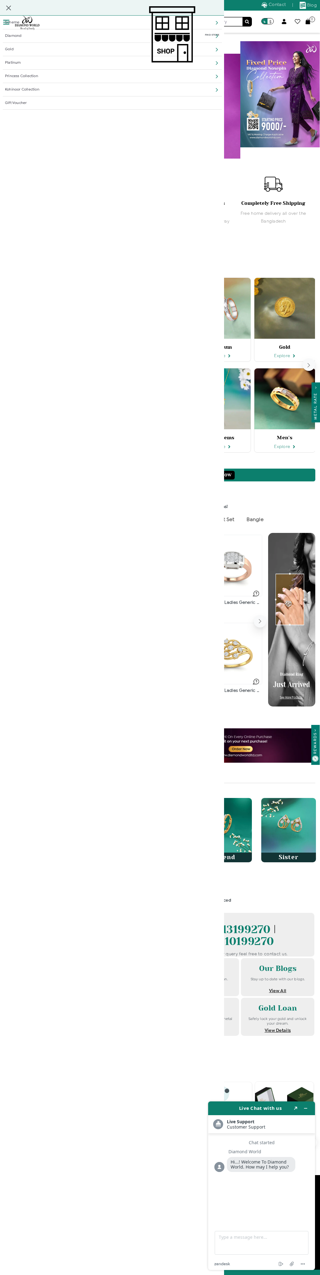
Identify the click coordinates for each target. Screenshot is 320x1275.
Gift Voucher (16, 103)
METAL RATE (315, 405)
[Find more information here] (261, 1185)
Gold (9, 49)
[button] (217, 23)
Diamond (13, 35)
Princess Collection (21, 76)
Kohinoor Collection (22, 89)
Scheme (12, 22)
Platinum (13, 62)
